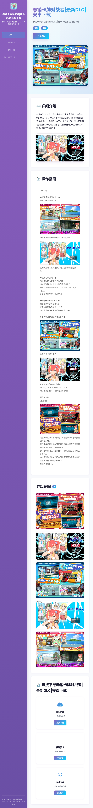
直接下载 (60, 722)
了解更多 (60, 758)
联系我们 (60, 793)
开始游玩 (41, 36)
